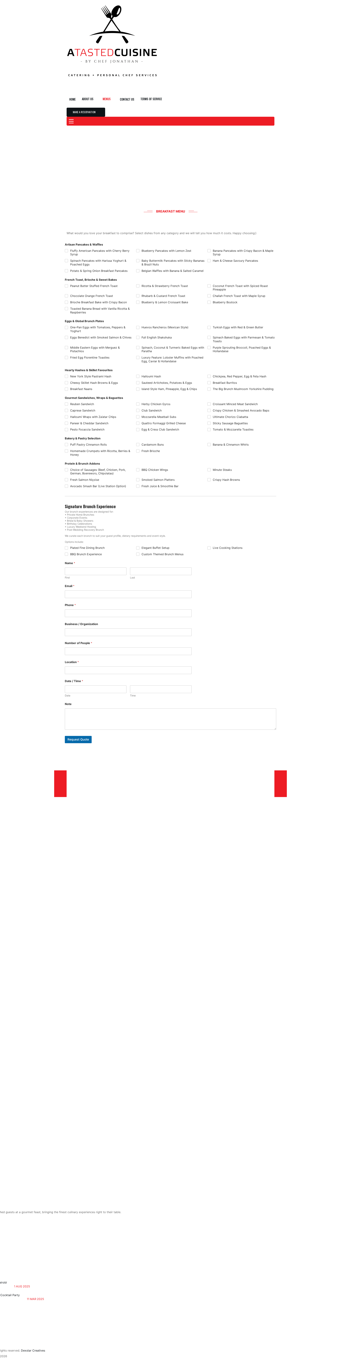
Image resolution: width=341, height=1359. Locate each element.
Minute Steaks (222, 470)
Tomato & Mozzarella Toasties (233, 429)
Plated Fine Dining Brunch (87, 548)
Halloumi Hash (151, 376)
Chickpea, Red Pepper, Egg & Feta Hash (239, 376)
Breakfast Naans (81, 389)
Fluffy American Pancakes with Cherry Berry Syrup (99, 252)
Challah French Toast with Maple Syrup (239, 296)
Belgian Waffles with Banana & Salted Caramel (173, 271)
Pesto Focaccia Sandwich (87, 429)
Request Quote (78, 739)
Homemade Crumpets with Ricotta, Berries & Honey (100, 452)
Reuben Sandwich (82, 404)
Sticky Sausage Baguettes (230, 423)
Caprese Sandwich (82, 410)
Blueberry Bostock (225, 302)
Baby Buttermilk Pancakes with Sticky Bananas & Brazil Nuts (173, 262)
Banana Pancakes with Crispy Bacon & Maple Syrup (243, 252)
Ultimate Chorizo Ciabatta (230, 417)
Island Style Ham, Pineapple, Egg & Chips (169, 389)
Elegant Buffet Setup (155, 548)
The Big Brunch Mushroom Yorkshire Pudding (243, 389)
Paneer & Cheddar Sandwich (89, 423)
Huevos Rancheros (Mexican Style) (165, 327)
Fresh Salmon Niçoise (84, 479)
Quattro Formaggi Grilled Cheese (164, 423)
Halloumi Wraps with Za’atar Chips (93, 417)
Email (69, 586)
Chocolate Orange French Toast (91, 296)
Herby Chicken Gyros (156, 404)
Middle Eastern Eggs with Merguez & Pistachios (95, 349)
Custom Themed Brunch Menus (162, 554)
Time (133, 695)
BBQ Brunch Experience (86, 554)
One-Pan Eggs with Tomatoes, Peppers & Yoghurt (97, 329)
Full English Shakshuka (157, 337)
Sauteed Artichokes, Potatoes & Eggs (167, 382)
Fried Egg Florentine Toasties (89, 357)
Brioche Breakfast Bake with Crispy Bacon (98, 302)
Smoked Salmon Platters (158, 479)
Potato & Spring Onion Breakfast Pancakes (99, 271)
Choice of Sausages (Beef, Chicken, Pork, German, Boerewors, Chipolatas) (98, 471)
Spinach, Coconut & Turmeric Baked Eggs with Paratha (173, 349)
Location (72, 662)
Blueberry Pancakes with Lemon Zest (166, 250)
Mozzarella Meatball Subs (159, 417)
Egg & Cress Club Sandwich (160, 429)
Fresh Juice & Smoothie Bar (160, 486)
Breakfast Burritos (225, 382)
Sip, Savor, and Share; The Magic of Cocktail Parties (49, 1293)
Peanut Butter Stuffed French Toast (94, 286)
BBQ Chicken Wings (155, 470)
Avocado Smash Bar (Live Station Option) (98, 486)
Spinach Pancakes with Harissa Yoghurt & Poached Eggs (98, 262)
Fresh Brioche (151, 451)
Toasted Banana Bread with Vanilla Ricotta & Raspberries (100, 310)
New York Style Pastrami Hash (90, 376)
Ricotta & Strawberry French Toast (165, 286)
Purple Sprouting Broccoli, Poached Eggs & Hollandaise (242, 349)
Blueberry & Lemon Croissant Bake (165, 302)
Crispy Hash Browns (226, 479)
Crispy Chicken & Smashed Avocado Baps (241, 410)
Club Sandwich (152, 410)
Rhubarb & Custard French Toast (163, 296)
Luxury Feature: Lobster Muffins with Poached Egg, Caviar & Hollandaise (172, 359)
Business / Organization (81, 624)
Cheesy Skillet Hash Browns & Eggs (94, 382)
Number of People (78, 643)
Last (132, 577)
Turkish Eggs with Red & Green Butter (238, 327)
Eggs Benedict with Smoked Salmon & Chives (100, 337)
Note (68, 704)
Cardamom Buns (153, 444)
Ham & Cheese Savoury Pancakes (235, 260)
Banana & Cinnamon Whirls (231, 444)
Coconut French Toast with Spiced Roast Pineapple (240, 287)
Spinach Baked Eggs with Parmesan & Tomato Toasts (244, 339)
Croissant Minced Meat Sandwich (235, 404)
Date (67, 695)
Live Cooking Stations (227, 548)
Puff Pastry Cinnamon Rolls (88, 444)
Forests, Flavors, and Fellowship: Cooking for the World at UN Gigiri (43, 1281)
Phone (70, 605)
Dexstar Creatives (33, 1350)
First (67, 577)
